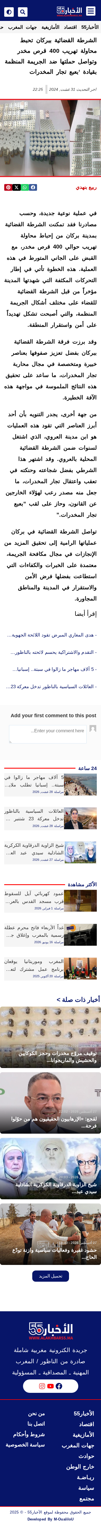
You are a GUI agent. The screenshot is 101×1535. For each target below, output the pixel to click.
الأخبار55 (90, 27)
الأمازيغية (50, 27)
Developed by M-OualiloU (50, 1519)
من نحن (36, 1413)
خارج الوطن (80, 1467)
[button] (33, 187)
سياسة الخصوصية (25, 1445)
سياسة (86, 1488)
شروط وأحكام (29, 1434)
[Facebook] (59, 1386)
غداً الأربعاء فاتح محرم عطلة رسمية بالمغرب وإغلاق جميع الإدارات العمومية (34, 935)
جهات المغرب (22, 27)
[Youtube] (50, 1386)
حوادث (86, 1456)
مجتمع (86, 1498)
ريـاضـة (85, 1477)
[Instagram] (42, 1386)
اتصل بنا (36, 1424)
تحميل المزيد (50, 1276)
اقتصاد (70, 27)
